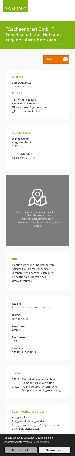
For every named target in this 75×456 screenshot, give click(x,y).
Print (49, 59)
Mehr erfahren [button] (41, 442)
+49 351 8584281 (26, 99)
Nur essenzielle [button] (20, 450)
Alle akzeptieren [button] (54, 450)
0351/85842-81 (25, 154)
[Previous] (58, 44)
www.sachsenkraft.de (28, 111)
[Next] (66, 44)
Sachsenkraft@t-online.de (31, 107)
